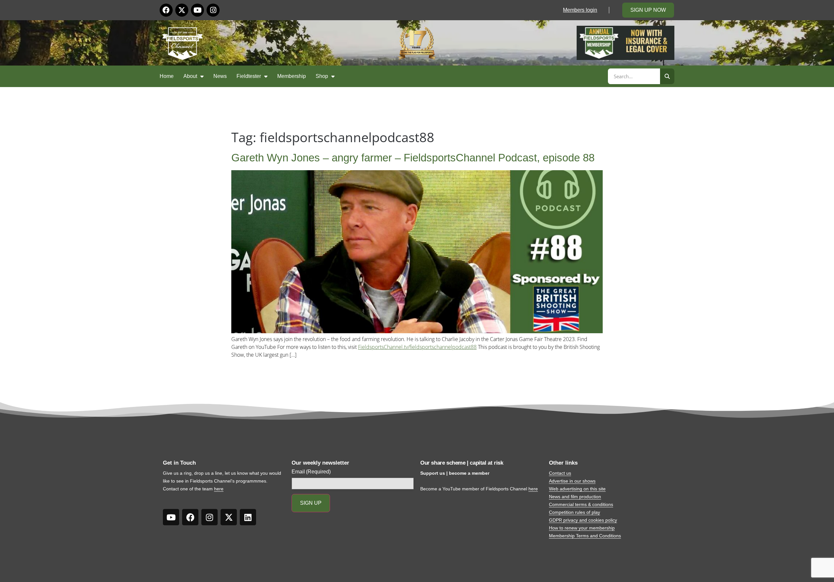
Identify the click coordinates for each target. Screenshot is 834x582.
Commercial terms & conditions (581, 504)
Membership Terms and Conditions (585, 535)
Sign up (311, 503)
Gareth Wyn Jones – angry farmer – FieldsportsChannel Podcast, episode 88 (413, 158)
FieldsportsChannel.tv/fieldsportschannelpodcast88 (417, 347)
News (220, 76)
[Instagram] (213, 10)
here (218, 488)
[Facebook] (166, 10)
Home (167, 76)
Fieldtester (249, 76)
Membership (291, 76)
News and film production (575, 496)
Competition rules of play (574, 512)
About (190, 76)
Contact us (560, 473)
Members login (580, 10)
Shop (322, 76)
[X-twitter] (181, 10)
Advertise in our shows (572, 481)
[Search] (667, 76)
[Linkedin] (248, 517)
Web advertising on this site (577, 488)
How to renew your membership (582, 527)
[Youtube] (197, 10)
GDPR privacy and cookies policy (583, 520)
